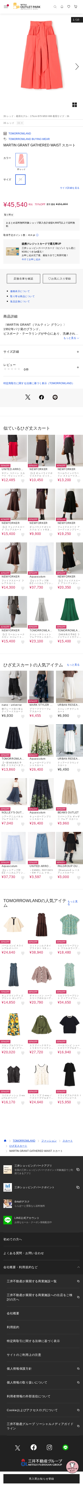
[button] (41, 67)
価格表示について (20, 291)
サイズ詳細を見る (70, 188)
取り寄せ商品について (22, 296)
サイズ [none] (7, 179)
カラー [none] (7, 158)
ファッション (49, 1140)
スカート (68, 1140)
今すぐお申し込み (31, 259)
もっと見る (69, 338)
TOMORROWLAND (20, 133)
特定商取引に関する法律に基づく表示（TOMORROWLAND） (38, 383)
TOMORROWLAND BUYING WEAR (29, 139)
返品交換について (20, 301)
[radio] (21, 162)
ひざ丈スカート (18, 1145)
